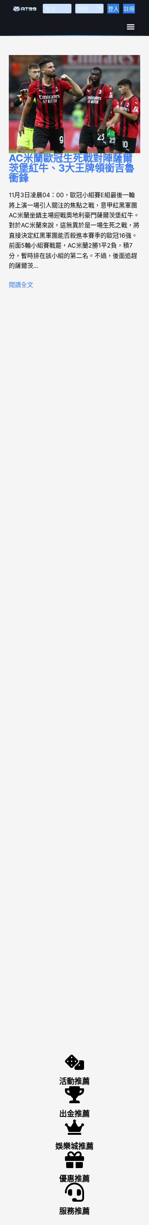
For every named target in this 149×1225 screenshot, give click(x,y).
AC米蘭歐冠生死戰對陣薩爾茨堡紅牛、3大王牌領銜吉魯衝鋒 (71, 168)
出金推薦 (74, 1113)
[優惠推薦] (74, 1159)
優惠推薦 (74, 1178)
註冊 (129, 8)
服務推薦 (74, 1211)
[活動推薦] (74, 1062)
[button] (131, 26)
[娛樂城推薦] (74, 1127)
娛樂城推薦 (74, 1146)
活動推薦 (74, 1081)
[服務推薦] (74, 1192)
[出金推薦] (74, 1094)
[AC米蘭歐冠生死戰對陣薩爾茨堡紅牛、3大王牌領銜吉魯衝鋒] (74, 104)
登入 (113, 8)
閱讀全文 (21, 284)
